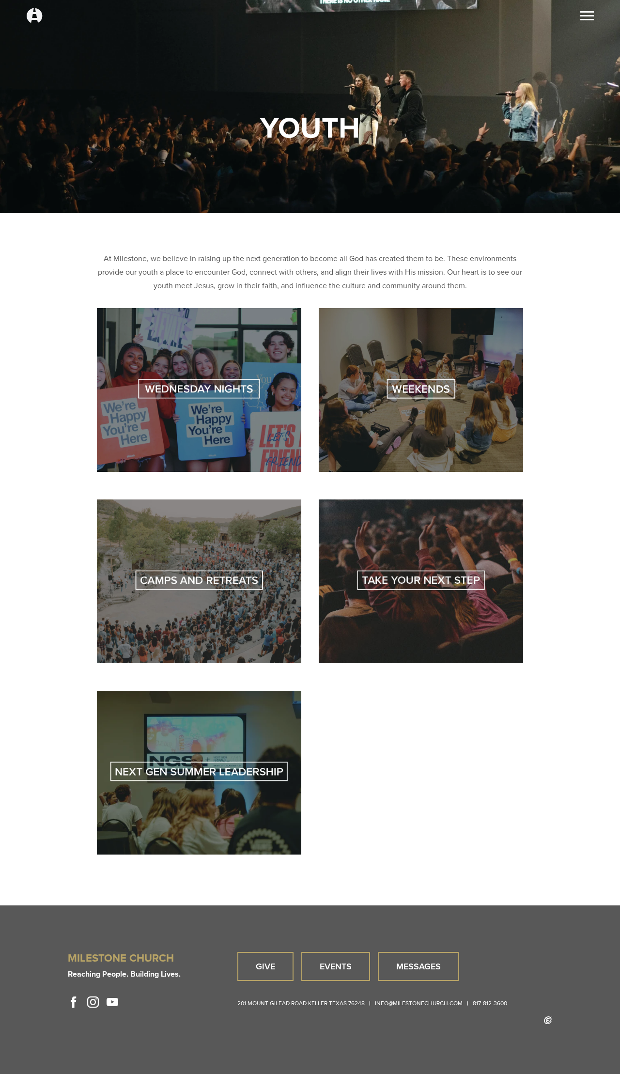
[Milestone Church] (34, 16)
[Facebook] (73, 1002)
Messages (418, 966)
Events (336, 966)
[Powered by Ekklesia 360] (548, 1020)
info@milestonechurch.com (419, 1003)
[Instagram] (93, 1002)
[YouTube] (112, 1002)
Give (265, 966)
